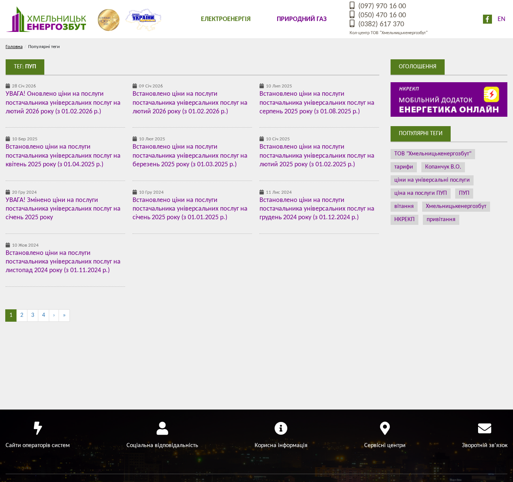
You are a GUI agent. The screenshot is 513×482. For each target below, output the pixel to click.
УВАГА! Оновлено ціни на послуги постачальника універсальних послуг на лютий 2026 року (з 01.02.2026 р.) (63, 102)
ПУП (464, 193)
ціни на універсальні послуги (432, 180)
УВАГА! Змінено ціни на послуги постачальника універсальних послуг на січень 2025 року (63, 209)
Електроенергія (225, 19)
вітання (404, 206)
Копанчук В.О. (443, 167)
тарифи (403, 167)
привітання (441, 220)
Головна (14, 46)
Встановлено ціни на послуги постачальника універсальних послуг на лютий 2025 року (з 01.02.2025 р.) (317, 155)
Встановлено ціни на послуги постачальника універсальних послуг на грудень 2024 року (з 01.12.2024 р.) (317, 209)
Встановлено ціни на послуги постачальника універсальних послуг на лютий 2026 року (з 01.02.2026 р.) (190, 102)
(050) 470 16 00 (381, 15)
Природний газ (302, 19)
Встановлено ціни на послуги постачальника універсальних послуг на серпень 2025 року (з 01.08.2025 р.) (317, 102)
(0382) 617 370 (380, 24)
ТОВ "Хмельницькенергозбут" (432, 154)
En (501, 19)
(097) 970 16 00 (381, 6)
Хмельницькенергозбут (456, 206)
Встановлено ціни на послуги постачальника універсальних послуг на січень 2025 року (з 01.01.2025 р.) (190, 209)
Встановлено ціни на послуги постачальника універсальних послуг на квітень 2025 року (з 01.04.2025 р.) (63, 155)
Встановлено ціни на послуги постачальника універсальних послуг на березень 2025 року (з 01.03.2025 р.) (190, 155)
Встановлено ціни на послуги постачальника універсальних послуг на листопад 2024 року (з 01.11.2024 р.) (63, 262)
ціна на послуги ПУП (420, 193)
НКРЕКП (404, 220)
